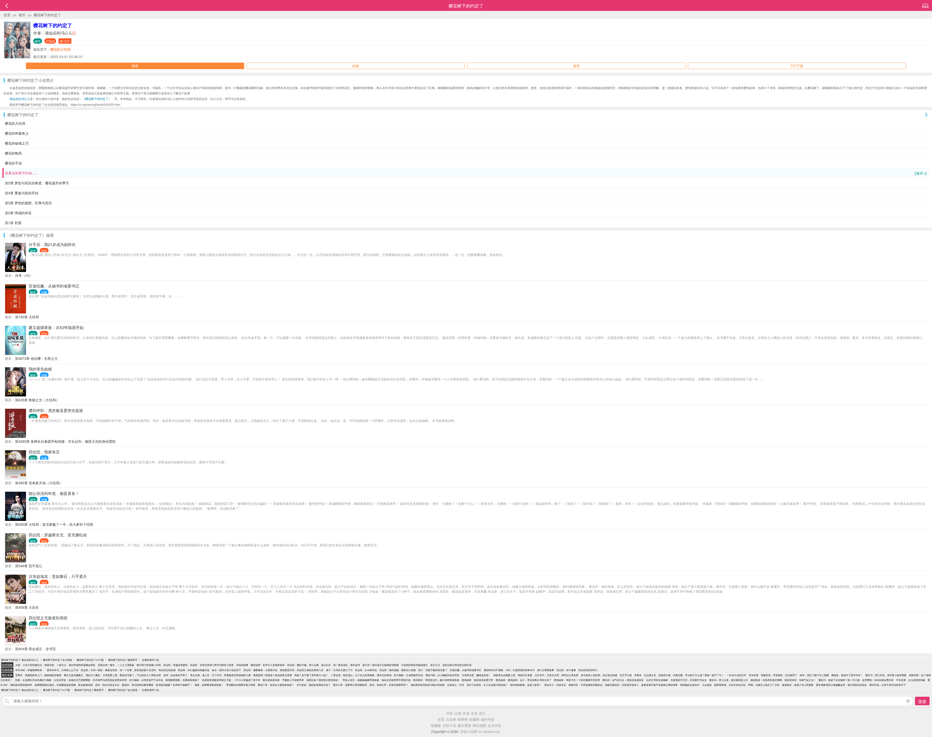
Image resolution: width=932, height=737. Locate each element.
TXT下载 (797, 65)
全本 (474, 713)
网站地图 (479, 725)
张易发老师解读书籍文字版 (216, 680)
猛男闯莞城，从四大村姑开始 (730, 685)
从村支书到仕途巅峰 (657, 680)
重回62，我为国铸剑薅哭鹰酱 (137, 685)
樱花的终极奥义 (17, 133)
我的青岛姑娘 (40, 369)
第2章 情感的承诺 (18, 212)
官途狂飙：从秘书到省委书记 (54, 286)
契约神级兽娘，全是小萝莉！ (526, 685)
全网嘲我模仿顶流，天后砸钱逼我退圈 (55, 685)
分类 (457, 713)
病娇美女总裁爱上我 (504, 675)
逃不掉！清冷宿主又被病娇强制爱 (380, 665)
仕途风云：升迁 (455, 685)
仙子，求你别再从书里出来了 (535, 680)
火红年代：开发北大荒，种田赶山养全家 (556, 675)
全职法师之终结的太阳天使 (457, 665)
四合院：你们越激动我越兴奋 (193, 670)
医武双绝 (418, 680)
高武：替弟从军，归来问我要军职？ (388, 685)
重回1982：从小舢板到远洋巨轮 (442, 675)
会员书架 (494, 725)
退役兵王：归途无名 (555, 685)
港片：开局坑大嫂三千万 (339, 670)
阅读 (135, 65)
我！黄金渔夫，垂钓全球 (346, 665)
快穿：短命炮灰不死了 (175, 675)
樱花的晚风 (13, 153)
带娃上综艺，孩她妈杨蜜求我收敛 (361, 680)
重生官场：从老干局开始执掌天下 (887, 685)
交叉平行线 (626, 675)
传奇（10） (24, 275)
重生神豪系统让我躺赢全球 (830, 685)
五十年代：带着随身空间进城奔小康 (231, 675)
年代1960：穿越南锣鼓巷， (29, 670)
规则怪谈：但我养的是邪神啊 (766, 680)
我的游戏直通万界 (483, 680)
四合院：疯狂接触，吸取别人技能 (397, 670)
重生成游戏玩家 (271, 680)
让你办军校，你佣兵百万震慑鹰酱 (72, 680)
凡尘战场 (707, 685)
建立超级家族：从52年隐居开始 (56, 327)
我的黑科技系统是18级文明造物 (428, 685)
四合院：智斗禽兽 (566, 670)
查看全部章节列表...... (466, 173)
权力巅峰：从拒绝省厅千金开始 (146, 680)
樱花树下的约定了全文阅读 (57, 660)
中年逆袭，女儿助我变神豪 (910, 680)
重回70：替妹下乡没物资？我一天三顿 (839, 680)
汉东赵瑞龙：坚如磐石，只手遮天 (58, 576)
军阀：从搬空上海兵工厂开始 (764, 685)
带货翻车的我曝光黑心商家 (240, 685)
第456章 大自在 (27, 607)
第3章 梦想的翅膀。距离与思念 (28, 202)
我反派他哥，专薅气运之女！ (800, 680)
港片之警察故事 (545, 670)
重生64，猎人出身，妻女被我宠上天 (728, 680)
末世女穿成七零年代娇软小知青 (217, 665)
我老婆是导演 (287, 670)
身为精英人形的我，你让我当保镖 (599, 675)
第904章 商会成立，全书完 (35, 648)
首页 (7, 14)
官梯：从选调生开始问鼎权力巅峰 (33, 680)
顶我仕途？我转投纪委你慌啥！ (323, 680)
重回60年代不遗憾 (493, 670)
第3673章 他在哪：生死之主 (36, 358)
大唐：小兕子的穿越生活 (28, 665)
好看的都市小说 (150, 660)
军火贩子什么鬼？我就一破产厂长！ (704, 675)
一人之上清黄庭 (125, 665)
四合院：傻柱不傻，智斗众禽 (303, 665)
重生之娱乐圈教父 (73, 675)
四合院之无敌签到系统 (48, 618)
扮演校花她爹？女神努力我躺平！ (174, 685)
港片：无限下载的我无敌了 (432, 670)
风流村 (193, 665)
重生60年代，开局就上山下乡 (62, 670)
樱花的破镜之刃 (17, 143)
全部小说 (449, 725)
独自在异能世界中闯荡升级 (396, 680)
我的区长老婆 (525, 675)
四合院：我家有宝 (44, 452)
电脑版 (436, 725)
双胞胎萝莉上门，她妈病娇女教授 (43, 675)
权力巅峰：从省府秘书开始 (408, 675)
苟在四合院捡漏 (166, 670)
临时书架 (487, 719)
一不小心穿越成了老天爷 (246, 680)
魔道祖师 (255, 665)
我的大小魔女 (93, 675)
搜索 (922, 701)
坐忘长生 (326, 665)
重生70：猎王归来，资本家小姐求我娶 (886, 675)
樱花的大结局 (60, 49)
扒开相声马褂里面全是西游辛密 (110, 680)
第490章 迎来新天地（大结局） (39, 482)
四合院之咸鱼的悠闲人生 (310, 670)
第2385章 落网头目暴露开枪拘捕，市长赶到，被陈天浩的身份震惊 (65, 441)
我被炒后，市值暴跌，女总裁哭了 (779, 675)
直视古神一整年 (106, 665)
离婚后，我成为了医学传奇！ (847, 675)
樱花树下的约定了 (47, 14)
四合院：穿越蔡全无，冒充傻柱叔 (58, 535)
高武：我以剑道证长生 (107, 685)
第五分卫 (435, 665)
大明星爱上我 (110, 675)
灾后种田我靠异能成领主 (414, 665)
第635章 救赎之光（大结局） (37, 399)
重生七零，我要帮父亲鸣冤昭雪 (350, 685)
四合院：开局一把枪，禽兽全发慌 (99, 670)
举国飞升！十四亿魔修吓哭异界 (583, 680)
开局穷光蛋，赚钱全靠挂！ (476, 675)
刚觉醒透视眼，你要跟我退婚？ (183, 680)
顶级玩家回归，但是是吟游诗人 (622, 685)
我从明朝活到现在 (857, 685)
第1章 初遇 (13, 222)
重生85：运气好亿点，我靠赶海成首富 (623, 680)
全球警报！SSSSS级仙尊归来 (878, 680)
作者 (466, 713)
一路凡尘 (61, 665)
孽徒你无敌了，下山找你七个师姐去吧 (140, 675)
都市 (22, 14)
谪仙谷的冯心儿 (58, 33)
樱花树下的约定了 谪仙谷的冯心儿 (19, 660)
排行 (482, 713)
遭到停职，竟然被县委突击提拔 (56, 410)
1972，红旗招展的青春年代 (520, 670)
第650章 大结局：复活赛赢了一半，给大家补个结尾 (54, 524)
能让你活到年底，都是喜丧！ (54, 493)
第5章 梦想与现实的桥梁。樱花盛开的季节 (37, 182)
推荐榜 (463, 719)
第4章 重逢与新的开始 (21, 192)
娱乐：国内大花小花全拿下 (226, 670)
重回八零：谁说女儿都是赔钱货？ (276, 685)
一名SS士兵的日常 (736, 675)
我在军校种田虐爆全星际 (82, 665)
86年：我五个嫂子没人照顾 (814, 675)
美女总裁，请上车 (199, 675)
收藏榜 (474, 719)
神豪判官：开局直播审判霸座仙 (585, 685)
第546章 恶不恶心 (28, 565)
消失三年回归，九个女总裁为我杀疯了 (487, 685)
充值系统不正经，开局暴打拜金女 (688, 680)
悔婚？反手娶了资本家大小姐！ (311, 675)
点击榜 (451, 719)
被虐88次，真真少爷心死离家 (798, 685)
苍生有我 (753, 675)
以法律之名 (650, 675)
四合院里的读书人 (588, 670)
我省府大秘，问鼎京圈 (670, 675)
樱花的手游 (13, 163)
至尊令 (19, 675)
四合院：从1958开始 (366, 670)
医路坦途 (49, 665)
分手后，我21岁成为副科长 (52, 244)
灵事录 (637, 675)
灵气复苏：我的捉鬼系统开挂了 (314, 685)
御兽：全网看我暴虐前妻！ (209, 685)
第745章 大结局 (27, 316)
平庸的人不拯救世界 (293, 680)
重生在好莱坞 (384, 675)
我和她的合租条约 (689, 685)
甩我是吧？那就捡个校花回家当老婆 (272, 675)
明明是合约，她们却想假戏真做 (442, 680)
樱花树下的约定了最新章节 (122, 660)
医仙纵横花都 (85, 685)
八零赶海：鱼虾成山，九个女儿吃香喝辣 (352, 675)
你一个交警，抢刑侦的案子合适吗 (138, 670)
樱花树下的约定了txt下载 (90, 660)
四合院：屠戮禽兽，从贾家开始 (260, 670)
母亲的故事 (242, 665)
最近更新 (464, 725)
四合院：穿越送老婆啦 (175, 665)
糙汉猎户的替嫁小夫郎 (149, 665)
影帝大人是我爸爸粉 (274, 665)
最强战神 (466, 680)
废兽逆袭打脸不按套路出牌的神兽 (659, 685)
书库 (449, 713)
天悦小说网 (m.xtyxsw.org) (480, 731)
